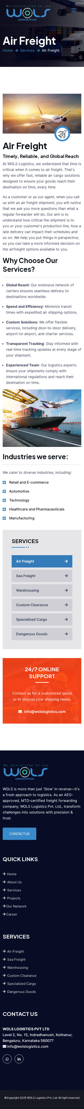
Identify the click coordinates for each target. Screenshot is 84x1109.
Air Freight (25, 561)
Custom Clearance (32, 605)
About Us (14, 882)
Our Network (16, 906)
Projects (13, 898)
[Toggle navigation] (74, 10)
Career (11, 914)
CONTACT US (19, 834)
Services (27, 50)
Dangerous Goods (31, 634)
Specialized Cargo (31, 619)
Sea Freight (25, 576)
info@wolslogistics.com (27, 1046)
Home (8, 50)
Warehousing (27, 590)
